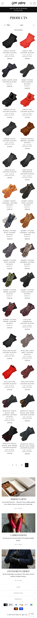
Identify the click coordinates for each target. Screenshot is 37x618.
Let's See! (18, 544)
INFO (18, 587)
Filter (8, 25)
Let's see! (18, 508)
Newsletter (18, 593)
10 (21, 465)
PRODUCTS (18, 599)
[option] (18, 9)
